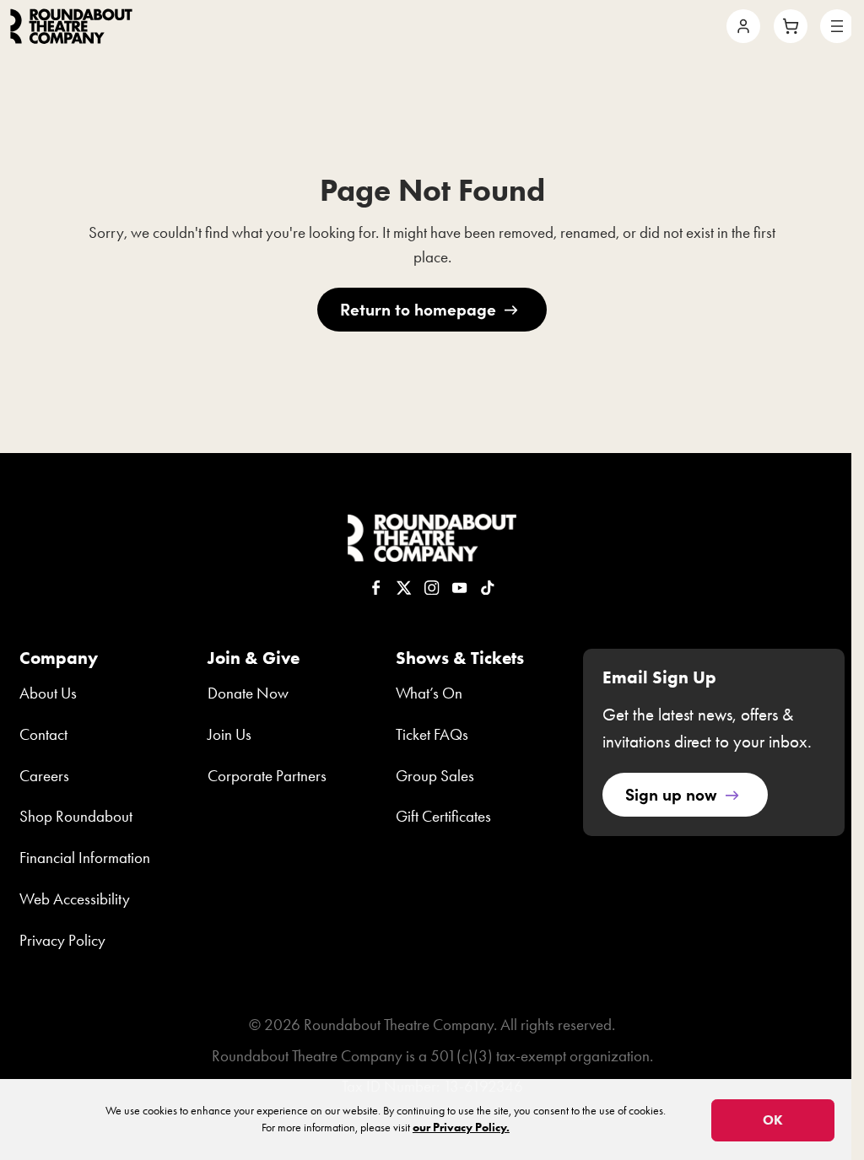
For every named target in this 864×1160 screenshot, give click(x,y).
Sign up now (671, 793)
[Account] (743, 26)
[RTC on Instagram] (432, 588)
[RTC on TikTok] (487, 588)
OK (773, 1120)
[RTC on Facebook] (376, 588)
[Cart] (790, 26)
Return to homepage (418, 308)
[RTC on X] (404, 588)
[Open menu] (837, 26)
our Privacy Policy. (461, 1127)
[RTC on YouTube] (459, 588)
